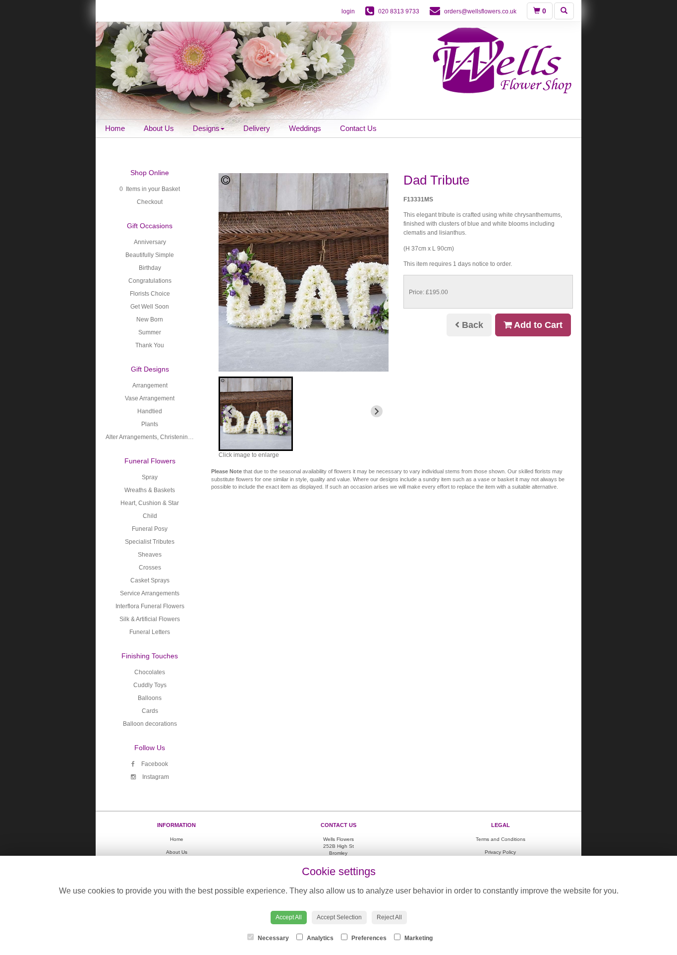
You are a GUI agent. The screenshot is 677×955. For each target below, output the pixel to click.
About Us (159, 128)
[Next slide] (377, 411)
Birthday (150, 267)
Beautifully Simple (149, 255)
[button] (256, 414)
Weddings (305, 128)
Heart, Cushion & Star (149, 503)
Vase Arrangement (149, 398)
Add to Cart (537, 325)
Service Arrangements (149, 593)
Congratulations (149, 280)
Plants (149, 424)
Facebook (154, 764)
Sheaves (150, 554)
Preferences (368, 938)
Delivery (256, 128)
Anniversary (150, 242)
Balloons (150, 698)
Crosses (150, 567)
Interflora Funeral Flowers (149, 606)
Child (150, 515)
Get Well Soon (149, 306)
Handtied (149, 411)
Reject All (389, 917)
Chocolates (149, 672)
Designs (206, 128)
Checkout (150, 201)
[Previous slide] (230, 411)
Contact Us (358, 128)
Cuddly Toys (150, 685)
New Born (149, 319)
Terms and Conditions (500, 839)
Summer (149, 332)
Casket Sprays (149, 580)
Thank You (149, 345)
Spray (150, 477)
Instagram (155, 776)
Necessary (272, 938)
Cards (150, 710)
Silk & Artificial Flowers (149, 619)
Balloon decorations (150, 723)
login (348, 11)
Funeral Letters (149, 632)
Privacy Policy (500, 852)
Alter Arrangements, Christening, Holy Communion (173, 437)
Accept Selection (339, 917)
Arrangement (150, 385)
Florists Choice (150, 293)
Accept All (289, 917)
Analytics (319, 938)
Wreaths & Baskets (149, 490)
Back (471, 325)
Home (115, 128)
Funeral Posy (150, 528)
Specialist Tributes (149, 541)
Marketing (418, 938)
